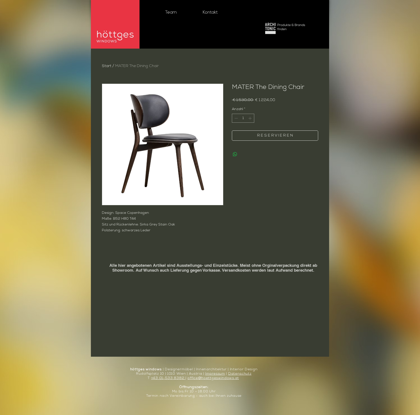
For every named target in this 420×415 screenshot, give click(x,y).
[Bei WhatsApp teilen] (235, 154)
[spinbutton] (243, 118)
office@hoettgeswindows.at (213, 378)
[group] (210, 253)
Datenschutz (240, 374)
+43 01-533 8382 (168, 378)
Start (106, 66)
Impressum (215, 374)
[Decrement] (236, 118)
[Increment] (250, 118)
